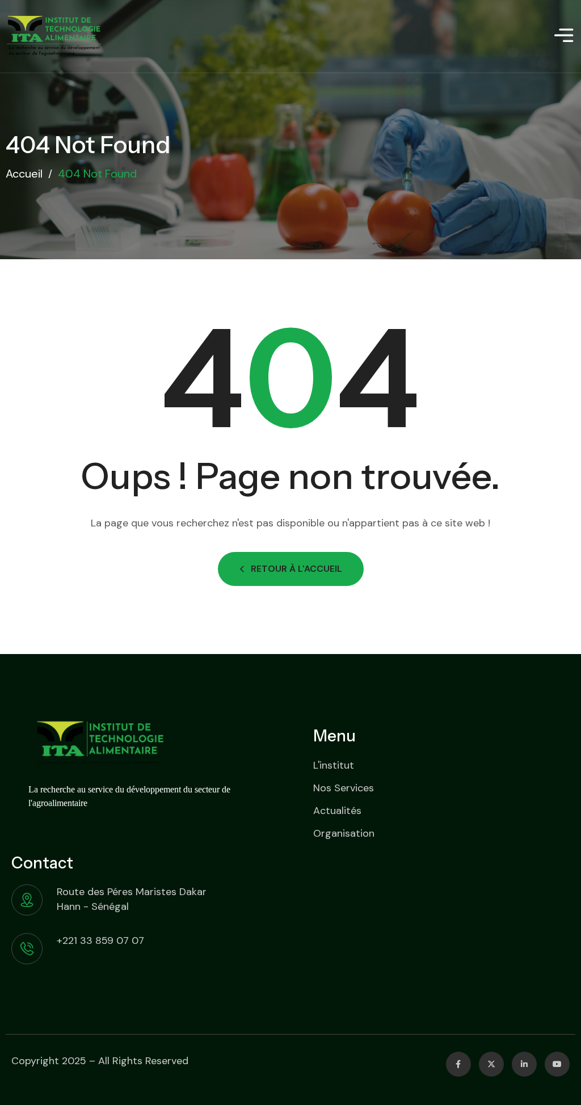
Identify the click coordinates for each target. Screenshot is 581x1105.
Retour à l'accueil (296, 569)
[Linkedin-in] (524, 1064)
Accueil (24, 173)
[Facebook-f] (458, 1064)
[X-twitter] (491, 1064)
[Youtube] (557, 1064)
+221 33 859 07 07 (100, 940)
